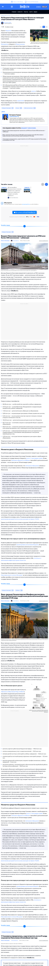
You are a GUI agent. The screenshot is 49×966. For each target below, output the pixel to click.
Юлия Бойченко (16, 940)
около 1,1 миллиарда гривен (34, 458)
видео (35, 11)
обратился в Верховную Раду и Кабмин (12, 691)
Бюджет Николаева (28, 128)
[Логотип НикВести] (24, 7)
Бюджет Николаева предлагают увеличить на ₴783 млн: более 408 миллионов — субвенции (24, 131)
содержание (20, 100)
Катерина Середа (7, 22)
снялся (33, 91)
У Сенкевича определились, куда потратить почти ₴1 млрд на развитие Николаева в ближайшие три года (24, 139)
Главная (2, 15)
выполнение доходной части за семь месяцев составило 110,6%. (20, 519)
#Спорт (17, 108)
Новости (6, 15)
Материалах (4, 44)
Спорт (9, 15)
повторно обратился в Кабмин (20, 460)
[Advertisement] (24, 164)
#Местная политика (28, 108)
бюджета (8, 30)
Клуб (45, 6)
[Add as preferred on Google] (12, 7)
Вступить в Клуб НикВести (25, 212)
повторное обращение (32, 465)
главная (14, 11)
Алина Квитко (16, 240)
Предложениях (20, 44)
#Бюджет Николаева (6, 108)
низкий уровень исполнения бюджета (27, 544)
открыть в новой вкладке (43, 240)
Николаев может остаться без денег (12, 575)
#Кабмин (18, 590)
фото (31, 11)
